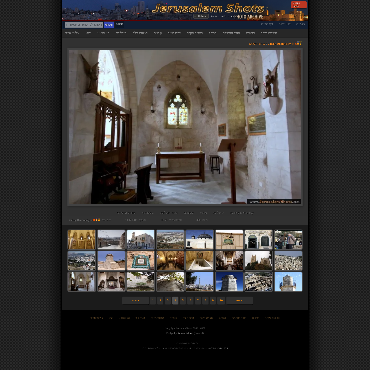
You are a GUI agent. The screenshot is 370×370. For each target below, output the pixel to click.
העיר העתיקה (231, 33)
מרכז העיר (174, 33)
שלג (88, 33)
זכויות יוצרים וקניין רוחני (217, 348)
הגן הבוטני (103, 33)
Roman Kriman (185, 333)
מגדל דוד (121, 33)
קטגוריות (284, 24)
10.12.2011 (131, 220)
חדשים (250, 33)
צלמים (300, 24)
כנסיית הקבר (195, 33)
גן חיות (158, 33)
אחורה (136, 300)
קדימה (239, 300)
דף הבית (267, 24)
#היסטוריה (147, 212)
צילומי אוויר (72, 33)
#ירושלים (218, 212)
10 (221, 300)
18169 (164, 220)
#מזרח (203, 212)
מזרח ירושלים (257, 43)
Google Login (296, 4)
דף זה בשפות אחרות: (222, 16)
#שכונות (188, 212)
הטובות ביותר (269, 33)
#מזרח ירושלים (168, 212)
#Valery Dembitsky (241, 212)
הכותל (213, 33)
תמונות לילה (140, 33)
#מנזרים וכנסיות (126, 212)
